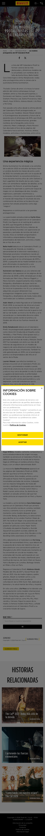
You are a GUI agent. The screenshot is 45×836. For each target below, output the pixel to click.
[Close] (42, 388)
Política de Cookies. (18, 425)
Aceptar (22, 442)
